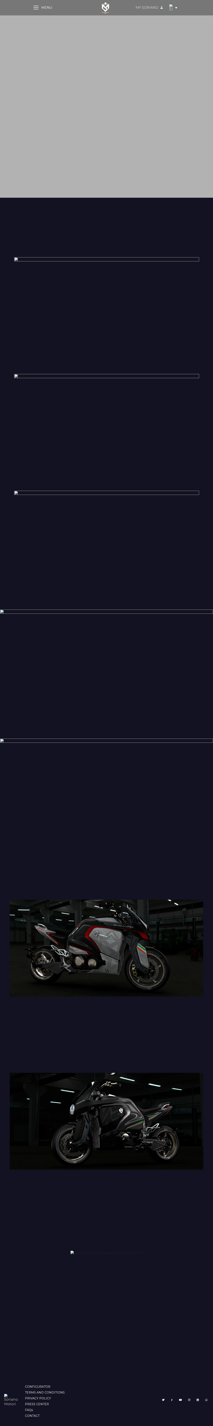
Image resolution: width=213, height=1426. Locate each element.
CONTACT (32, 1416)
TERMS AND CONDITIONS (45, 1392)
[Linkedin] (198, 1400)
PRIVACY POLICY (38, 1398)
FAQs (29, 1410)
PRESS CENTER (37, 1404)
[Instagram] (189, 1400)
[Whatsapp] (206, 1400)
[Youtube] (180, 1400)
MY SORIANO (147, 8)
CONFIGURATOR (37, 1387)
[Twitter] (163, 1400)
